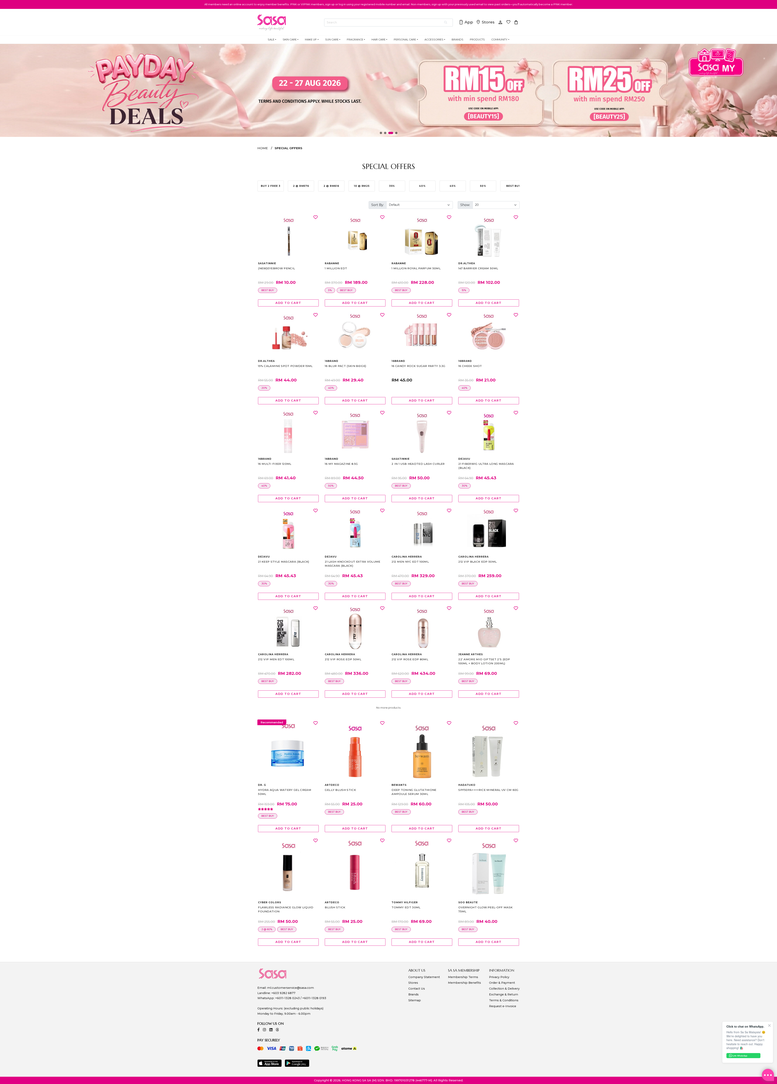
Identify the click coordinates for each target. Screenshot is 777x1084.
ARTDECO (332, 784)
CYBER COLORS (269, 902)
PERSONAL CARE (405, 39)
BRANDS (457, 39)
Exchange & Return (503, 994)
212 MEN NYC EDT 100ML (410, 561)
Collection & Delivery (504, 988)
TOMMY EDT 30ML (406, 907)
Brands (413, 994)
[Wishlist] (315, 217)
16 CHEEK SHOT (470, 366)
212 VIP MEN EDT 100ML (276, 659)
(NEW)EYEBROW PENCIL (276, 268)
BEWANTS (399, 784)
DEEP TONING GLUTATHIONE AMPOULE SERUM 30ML (414, 792)
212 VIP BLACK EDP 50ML (477, 561)
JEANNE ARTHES (470, 654)
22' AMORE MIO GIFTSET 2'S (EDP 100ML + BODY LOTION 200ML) (484, 661)
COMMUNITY (499, 39)
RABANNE (332, 263)
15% (464, 290)
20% (264, 387)
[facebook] (258, 1030)
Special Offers (288, 148)
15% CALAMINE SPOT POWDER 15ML (285, 366)
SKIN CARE (290, 39)
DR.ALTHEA (466, 263)
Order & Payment (502, 983)
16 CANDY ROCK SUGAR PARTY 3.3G (418, 366)
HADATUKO (467, 784)
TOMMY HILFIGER (405, 902)
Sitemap (414, 1000)
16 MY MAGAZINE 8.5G (341, 463)
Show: (465, 205)
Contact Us (416, 988)
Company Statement (424, 977)
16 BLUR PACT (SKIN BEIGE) (345, 366)
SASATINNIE (267, 263)
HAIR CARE (378, 39)
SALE (271, 39)
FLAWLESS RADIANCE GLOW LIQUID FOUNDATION (285, 909)
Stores (485, 22)
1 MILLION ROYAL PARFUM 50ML (416, 268)
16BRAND (331, 360)
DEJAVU (464, 458)
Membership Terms (463, 977)
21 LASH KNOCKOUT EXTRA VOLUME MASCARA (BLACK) (352, 563)
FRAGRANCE (355, 39)
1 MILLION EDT (336, 268)
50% (330, 485)
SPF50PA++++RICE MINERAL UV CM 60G (488, 789)
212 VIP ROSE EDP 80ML (410, 659)
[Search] (446, 23)
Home (262, 148)
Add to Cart (288, 303)
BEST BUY (267, 290)
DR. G (262, 784)
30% (464, 485)
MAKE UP (311, 39)
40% (331, 387)
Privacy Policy (499, 977)
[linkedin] (271, 1030)
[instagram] (264, 1030)
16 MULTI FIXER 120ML (274, 463)
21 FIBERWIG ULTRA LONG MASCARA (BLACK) (486, 465)
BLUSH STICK (335, 907)
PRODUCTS (477, 39)
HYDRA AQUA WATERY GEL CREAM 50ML (284, 792)
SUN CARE (332, 39)
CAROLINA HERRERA (407, 556)
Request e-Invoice (502, 1006)
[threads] (277, 1030)
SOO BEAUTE (468, 902)
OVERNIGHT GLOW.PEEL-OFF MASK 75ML (485, 909)
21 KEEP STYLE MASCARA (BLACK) (283, 561)
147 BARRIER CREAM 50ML (478, 268)
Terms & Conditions (503, 1000)
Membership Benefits (464, 983)
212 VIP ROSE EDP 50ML (343, 659)
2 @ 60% (266, 929)
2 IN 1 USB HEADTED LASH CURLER (418, 463)
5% (330, 290)
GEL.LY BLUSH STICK (340, 789)
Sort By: (377, 205)
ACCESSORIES (434, 39)
